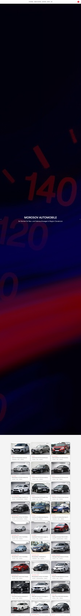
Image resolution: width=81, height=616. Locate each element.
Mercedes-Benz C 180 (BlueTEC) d (39, 556)
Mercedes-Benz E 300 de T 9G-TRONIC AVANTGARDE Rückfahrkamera (20, 517)
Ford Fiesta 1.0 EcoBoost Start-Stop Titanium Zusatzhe (60, 517)
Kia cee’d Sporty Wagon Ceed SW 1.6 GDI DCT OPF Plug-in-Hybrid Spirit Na (20, 497)
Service (48, 1)
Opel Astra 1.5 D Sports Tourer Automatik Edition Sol (60, 497)
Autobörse (31, 1)
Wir (51, 1)
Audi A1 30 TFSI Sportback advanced (19, 457)
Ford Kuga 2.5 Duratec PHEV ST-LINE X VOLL (60, 537)
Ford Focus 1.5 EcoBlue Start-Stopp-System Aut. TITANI (40, 517)
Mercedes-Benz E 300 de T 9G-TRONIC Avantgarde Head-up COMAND (40, 576)
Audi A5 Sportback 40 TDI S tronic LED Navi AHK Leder (60, 477)
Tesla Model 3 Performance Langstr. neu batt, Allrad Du (40, 537)
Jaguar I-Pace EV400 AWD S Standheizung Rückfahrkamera (60, 596)
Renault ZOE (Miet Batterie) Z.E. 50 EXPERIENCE (60, 576)
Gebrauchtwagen (37, 1)
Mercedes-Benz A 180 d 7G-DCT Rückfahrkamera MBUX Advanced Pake (20, 576)
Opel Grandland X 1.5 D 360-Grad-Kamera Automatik (60, 457)
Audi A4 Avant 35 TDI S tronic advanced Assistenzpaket (40, 477)
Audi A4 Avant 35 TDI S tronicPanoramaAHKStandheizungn (40, 457)
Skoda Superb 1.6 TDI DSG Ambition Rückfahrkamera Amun (20, 477)
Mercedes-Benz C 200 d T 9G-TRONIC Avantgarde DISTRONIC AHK (20, 537)
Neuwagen (44, 1)
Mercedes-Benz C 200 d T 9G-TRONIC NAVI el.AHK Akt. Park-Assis (20, 556)
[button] (0, 219)
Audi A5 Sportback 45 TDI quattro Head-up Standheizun (40, 497)
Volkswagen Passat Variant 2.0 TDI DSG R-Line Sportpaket (60, 556)
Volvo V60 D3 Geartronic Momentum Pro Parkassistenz (20, 596)
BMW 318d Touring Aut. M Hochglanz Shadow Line (40, 596)
